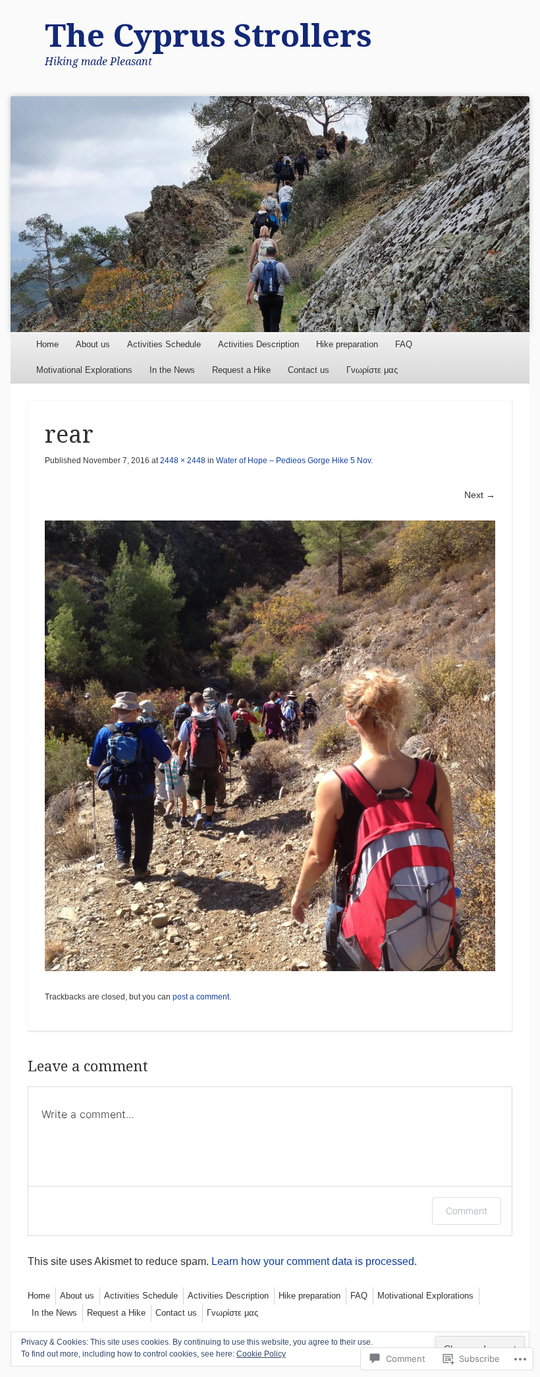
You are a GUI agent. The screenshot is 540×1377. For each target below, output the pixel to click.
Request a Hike (241, 370)
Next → (479, 495)
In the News (172, 370)
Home (47, 344)
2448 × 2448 (182, 460)
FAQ (403, 344)
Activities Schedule (164, 344)
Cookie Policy (261, 1354)
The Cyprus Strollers (208, 36)
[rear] (270, 745)
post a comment (201, 996)
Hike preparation (347, 344)
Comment (466, 1210)
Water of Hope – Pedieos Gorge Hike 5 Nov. (294, 460)
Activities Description (258, 344)
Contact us (308, 370)
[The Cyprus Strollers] (270, 214)
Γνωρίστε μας (372, 370)
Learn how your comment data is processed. (314, 1261)
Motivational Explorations (84, 370)
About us (93, 344)
